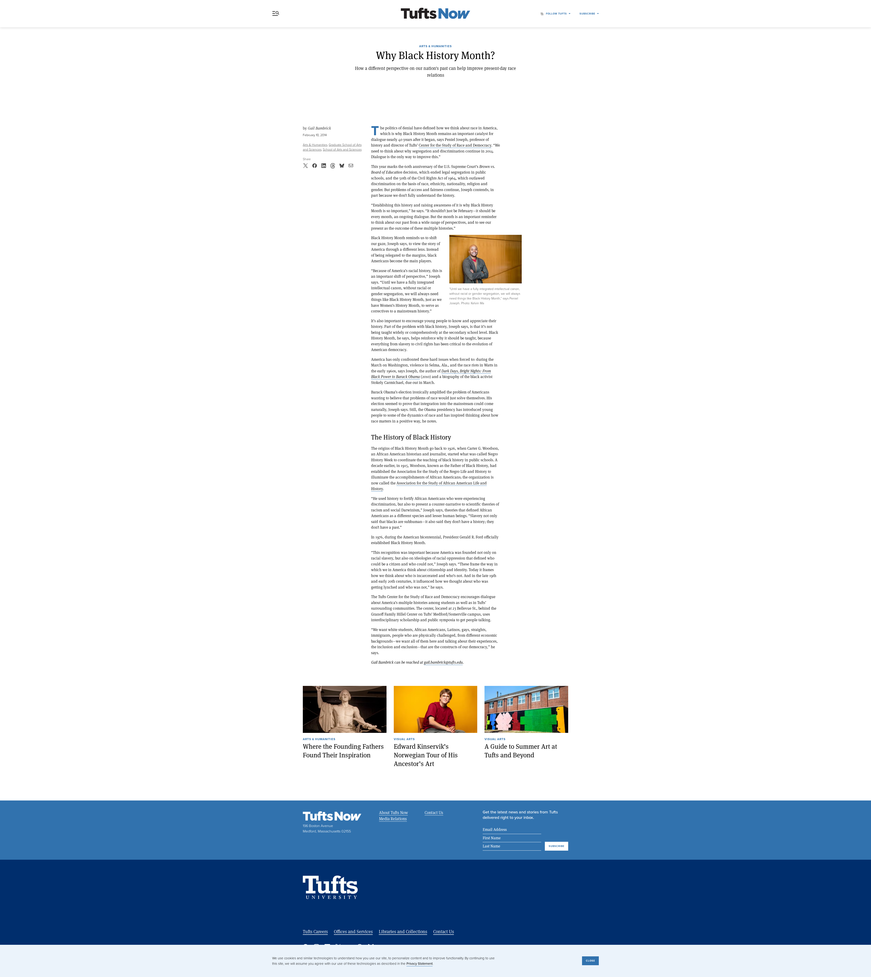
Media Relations (393, 818)
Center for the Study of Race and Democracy (455, 145)
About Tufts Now (393, 812)
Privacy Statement (419, 963)
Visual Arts (404, 739)
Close (590, 960)
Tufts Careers (315, 931)
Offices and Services (353, 931)
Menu (276, 13)
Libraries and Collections (403, 931)
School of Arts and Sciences (342, 149)
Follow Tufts (556, 13)
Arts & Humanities (435, 46)
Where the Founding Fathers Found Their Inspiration (343, 750)
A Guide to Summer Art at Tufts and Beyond (520, 750)
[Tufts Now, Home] (435, 14)
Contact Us (434, 812)
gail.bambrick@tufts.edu (443, 662)
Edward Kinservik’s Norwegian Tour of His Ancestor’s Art (426, 755)
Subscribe (587, 13)
